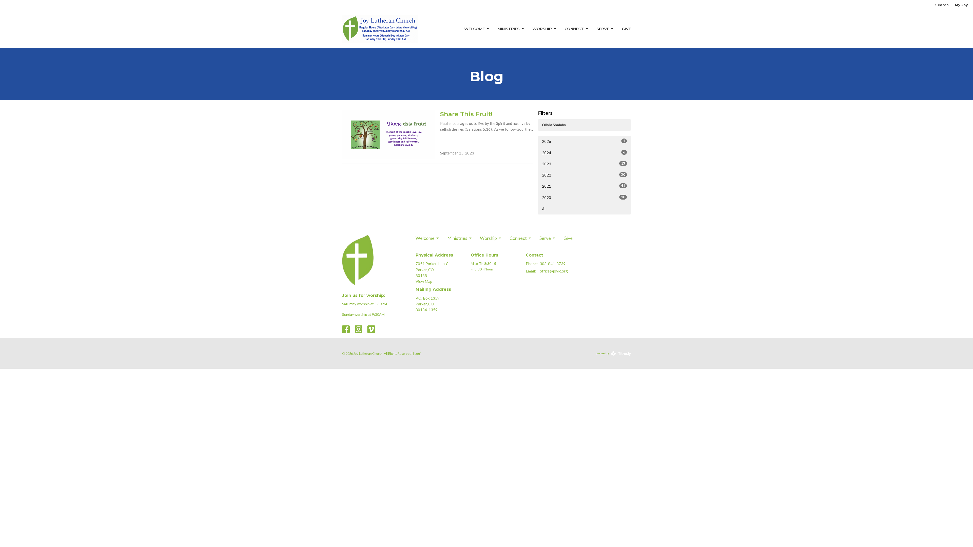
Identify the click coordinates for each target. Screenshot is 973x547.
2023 (583, 163)
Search (942, 5)
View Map (424, 281)
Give (626, 28)
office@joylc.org (554, 271)
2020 (583, 197)
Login (418, 353)
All (544, 208)
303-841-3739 (553, 263)
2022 (583, 174)
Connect (574, 28)
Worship (542, 28)
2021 (583, 186)
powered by (611, 358)
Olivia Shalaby (554, 125)
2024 (583, 152)
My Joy (961, 5)
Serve (602, 28)
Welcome (474, 28)
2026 (583, 141)
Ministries (508, 28)
